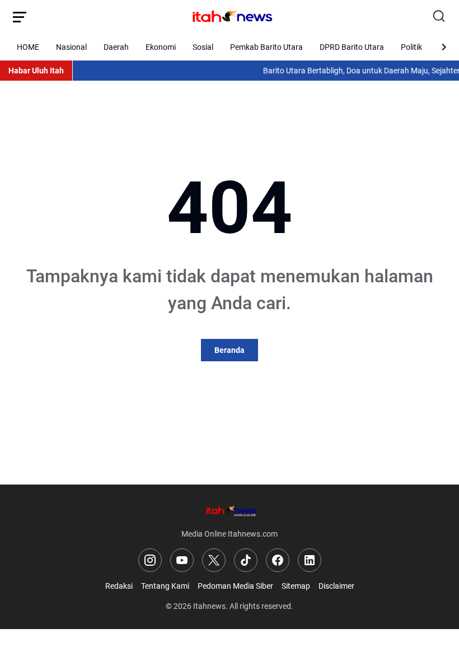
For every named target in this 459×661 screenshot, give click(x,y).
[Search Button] (439, 17)
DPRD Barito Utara (352, 47)
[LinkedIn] (309, 560)
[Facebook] (277, 560)
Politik (411, 47)
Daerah (116, 47)
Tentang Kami (165, 585)
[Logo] (229, 510)
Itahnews (209, 606)
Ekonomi (161, 47)
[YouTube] (182, 560)
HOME (28, 47)
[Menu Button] (19, 17)
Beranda (229, 350)
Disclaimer (336, 585)
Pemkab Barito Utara (266, 47)
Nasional (71, 47)
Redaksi (119, 585)
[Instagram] (150, 560)
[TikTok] (245, 560)
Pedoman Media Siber (235, 585)
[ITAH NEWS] (229, 16)
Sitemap (296, 585)
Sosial (203, 47)
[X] (214, 560)
